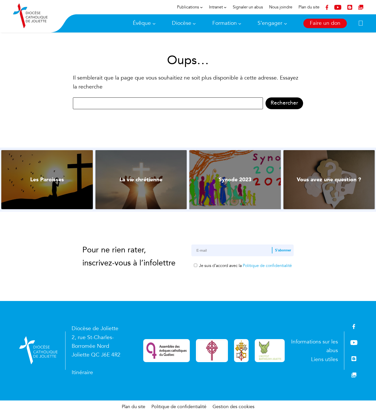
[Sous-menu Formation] (239, 23)
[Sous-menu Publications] (201, 7)
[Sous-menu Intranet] (225, 7)
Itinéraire (82, 372)
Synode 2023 (235, 179)
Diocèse (181, 23)
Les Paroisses (47, 179)
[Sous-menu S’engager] (285, 23)
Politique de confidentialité (267, 265)
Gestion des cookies (234, 406)
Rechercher (284, 103)
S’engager (270, 23)
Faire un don (325, 23)
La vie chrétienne (140, 179)
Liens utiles (324, 359)
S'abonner (283, 250)
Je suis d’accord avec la (245, 265)
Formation (224, 23)
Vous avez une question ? (329, 179)
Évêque (142, 23)
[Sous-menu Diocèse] (194, 23)
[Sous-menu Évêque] (154, 23)
